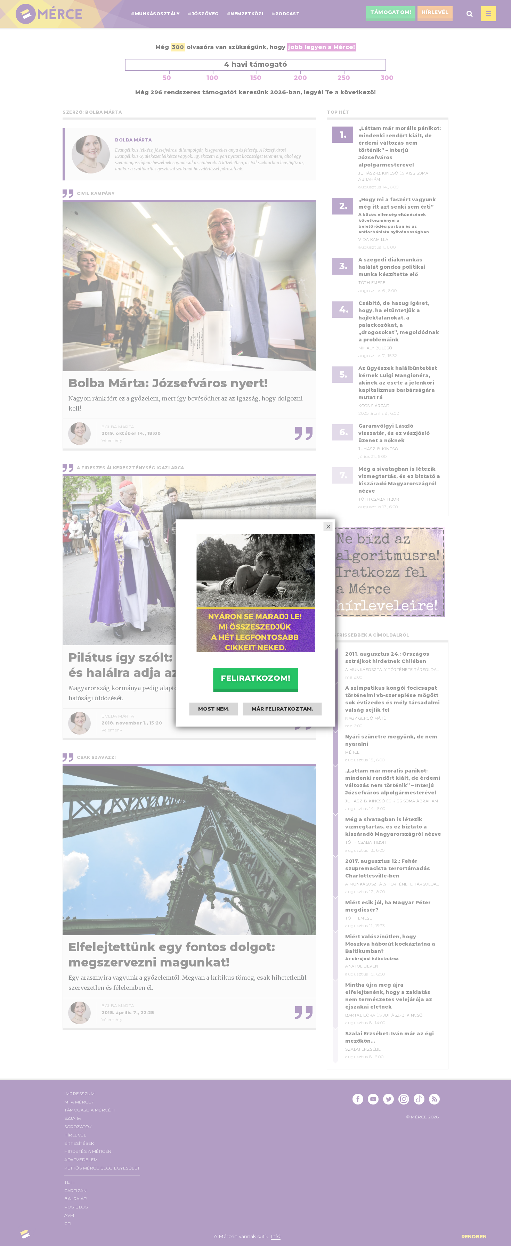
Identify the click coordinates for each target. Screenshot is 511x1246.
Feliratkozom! (255, 678)
